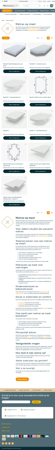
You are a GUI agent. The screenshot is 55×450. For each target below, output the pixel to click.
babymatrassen (19, 293)
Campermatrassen (32, 10)
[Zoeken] (39, 5)
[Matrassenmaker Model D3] (14, 118)
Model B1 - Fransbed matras (38, 64)
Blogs (44, 1)
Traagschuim (22, 304)
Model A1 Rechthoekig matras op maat (13, 64)
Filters (6, 37)
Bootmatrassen (44, 10)
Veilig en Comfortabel (24, 14)
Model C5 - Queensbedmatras (38, 130)
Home (3, 20)
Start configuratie (14, 71)
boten (37, 28)
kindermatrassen (44, 291)
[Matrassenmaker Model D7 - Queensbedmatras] (14, 85)
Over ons (40, 1)
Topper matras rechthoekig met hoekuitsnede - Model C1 (12, 198)
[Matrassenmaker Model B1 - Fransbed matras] (40, 52)
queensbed (44, 236)
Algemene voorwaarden (12, 448)
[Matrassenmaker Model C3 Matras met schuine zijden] (40, 85)
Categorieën (6, 10)
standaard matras (32, 30)
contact (29, 337)
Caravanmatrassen (20, 10)
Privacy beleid (4, 448)
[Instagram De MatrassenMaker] (6, 443)
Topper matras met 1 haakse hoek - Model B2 (40, 164)
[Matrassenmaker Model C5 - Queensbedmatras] (40, 118)
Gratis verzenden (23, 1)
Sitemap (19, 448)
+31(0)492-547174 (12, 409)
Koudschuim (22, 302)
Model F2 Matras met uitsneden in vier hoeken (13, 164)
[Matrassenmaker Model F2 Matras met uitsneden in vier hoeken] (14, 152)
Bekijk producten (22, 379)
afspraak (45, 337)
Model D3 (6, 130)
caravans (34, 28)
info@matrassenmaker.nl (29, 409)
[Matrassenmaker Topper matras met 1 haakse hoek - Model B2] (40, 152)
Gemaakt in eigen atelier (11, 14)
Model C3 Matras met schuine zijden (40, 97)
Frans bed (38, 236)
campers (29, 28)
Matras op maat (9, 20)
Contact (48, 1)
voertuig (36, 271)
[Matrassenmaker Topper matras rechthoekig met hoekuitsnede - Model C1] (14, 185)
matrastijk (44, 308)
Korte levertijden (37, 14)
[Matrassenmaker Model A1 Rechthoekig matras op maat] (14, 52)
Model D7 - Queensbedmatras (12, 97)
